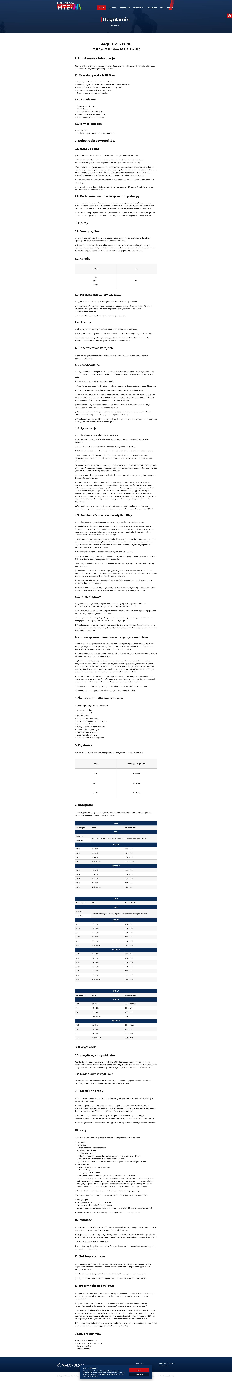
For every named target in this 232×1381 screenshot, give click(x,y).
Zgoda (139, 1370)
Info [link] (161, 7)
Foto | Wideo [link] (152, 7)
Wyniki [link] (101, 7)
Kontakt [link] (170, 7)
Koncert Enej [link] (125, 7)
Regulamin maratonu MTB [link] (87, 1340)
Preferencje (139, 1374)
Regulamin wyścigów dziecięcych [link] (89, 1343)
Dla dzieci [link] (112, 7)
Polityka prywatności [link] (85, 1346)
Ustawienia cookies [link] (169, 1376)
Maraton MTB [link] (138, 7)
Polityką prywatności (93, 1376)
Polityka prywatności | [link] (156, 1376)
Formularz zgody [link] (83, 1349)
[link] (229, 16)
